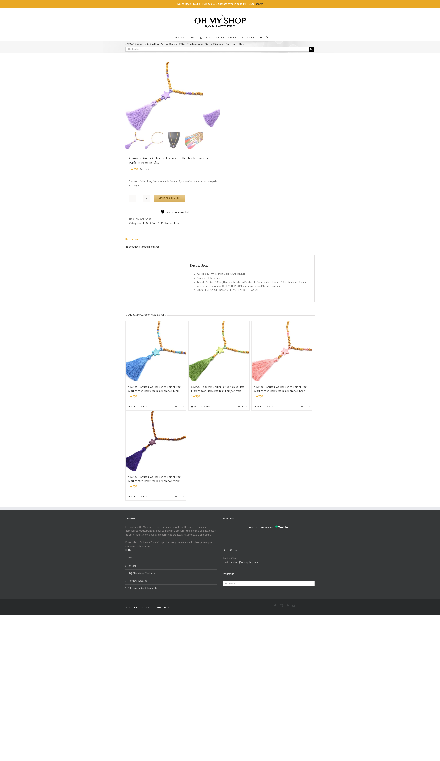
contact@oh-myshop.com (244, 562)
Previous (128, 96)
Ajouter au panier (169, 198)
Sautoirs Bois (171, 223)
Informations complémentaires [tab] (142, 246)
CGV (130, 558)
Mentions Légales (137, 580)
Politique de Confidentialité (142, 588)
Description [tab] (131, 239)
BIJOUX (147, 223)
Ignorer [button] (259, 3)
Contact (132, 565)
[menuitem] (181, 37)
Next (217, 96)
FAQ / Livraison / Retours (141, 573)
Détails (180, 406)
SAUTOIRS (157, 223)
